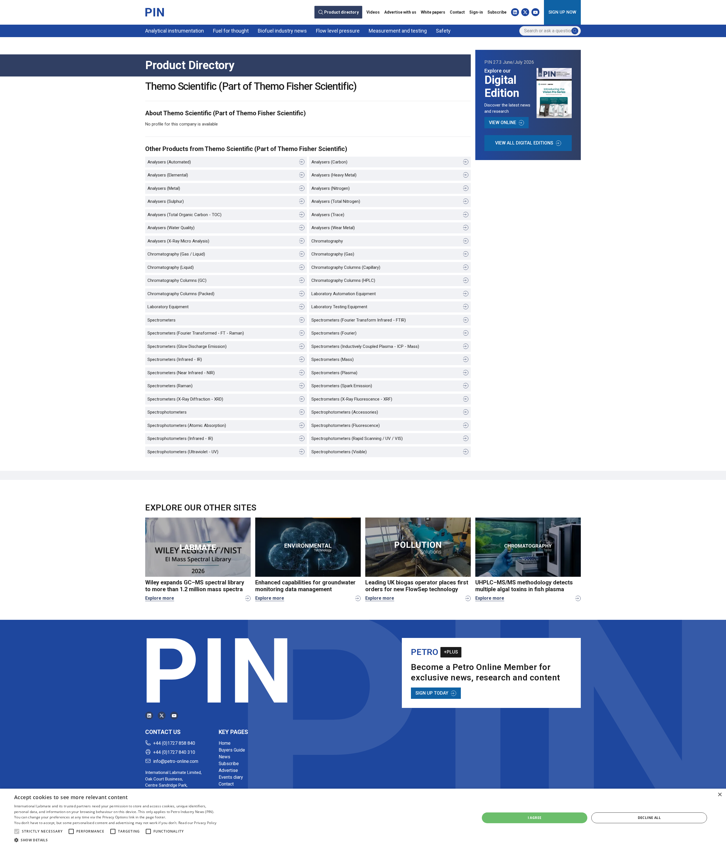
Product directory (341, 12)
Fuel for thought (231, 31)
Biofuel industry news (282, 31)
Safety (443, 31)
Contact (457, 12)
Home (225, 743)
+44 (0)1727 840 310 (174, 752)
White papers (433, 12)
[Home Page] (154, 12)
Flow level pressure (338, 31)
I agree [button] (535, 817)
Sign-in (476, 12)
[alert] (363, 818)
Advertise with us (400, 12)
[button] (16, 831)
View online (502, 122)
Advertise (228, 770)
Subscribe (496, 12)
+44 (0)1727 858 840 (174, 743)
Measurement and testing (398, 31)
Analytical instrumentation (174, 31)
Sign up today (431, 693)
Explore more (159, 598)
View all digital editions (524, 143)
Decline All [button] (649, 817)
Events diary (231, 777)
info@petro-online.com (175, 761)
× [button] (719, 795)
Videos (373, 12)
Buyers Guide (232, 750)
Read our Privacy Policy (197, 822)
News (224, 756)
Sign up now (562, 12)
